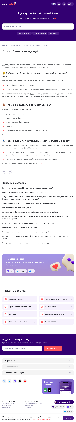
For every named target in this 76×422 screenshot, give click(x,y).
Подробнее (6, 407)
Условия (28, 407)
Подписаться (52, 348)
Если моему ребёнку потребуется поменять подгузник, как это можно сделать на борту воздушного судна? (35, 217)
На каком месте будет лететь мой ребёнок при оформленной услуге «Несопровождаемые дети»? (36, 237)
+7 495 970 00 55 (8, 401)
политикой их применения (41, 419)
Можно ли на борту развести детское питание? (19, 227)
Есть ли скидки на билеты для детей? (16, 208)
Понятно (68, 418)
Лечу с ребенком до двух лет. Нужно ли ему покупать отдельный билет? (29, 203)
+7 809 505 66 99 (31, 401)
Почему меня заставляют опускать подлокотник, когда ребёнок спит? (28, 223)
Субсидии (54, 33)
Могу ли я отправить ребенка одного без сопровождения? (24, 192)
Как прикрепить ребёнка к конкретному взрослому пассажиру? (25, 243)
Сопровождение (40, 33)
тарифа (41, 163)
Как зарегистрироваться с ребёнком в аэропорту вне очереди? (25, 232)
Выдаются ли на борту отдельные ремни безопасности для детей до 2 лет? (30, 212)
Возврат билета (25, 33)
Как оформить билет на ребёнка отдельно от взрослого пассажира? (27, 188)
